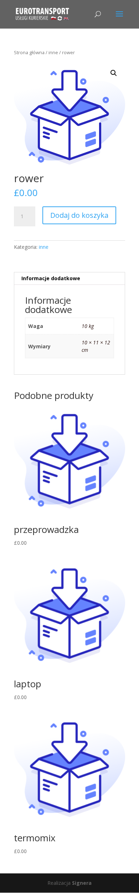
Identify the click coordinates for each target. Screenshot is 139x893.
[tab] (69, 278)
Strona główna (29, 52)
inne (53, 52)
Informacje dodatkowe (50, 278)
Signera (82, 882)
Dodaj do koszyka (79, 215)
